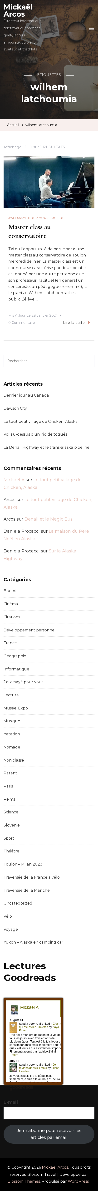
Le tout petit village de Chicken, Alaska (41, 421)
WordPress (78, 1181)
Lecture (11, 695)
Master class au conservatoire (29, 231)
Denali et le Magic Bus (48, 519)
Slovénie (12, 825)
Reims (9, 799)
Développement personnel (30, 630)
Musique (59, 218)
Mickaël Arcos (18, 11)
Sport (9, 838)
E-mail (11, 1102)
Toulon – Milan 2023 (23, 864)
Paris (8, 786)
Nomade (12, 747)
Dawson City (15, 408)
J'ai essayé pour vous (28, 218)
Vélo (8, 916)
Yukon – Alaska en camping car (33, 942)
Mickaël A (14, 479)
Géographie (15, 656)
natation (12, 734)
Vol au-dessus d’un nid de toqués (35, 434)
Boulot (10, 591)
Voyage (11, 929)
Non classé (14, 760)
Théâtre (11, 851)
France (10, 643)
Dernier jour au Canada (26, 395)
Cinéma (11, 604)
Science (11, 812)
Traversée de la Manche (27, 890)
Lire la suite (74, 322)
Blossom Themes (24, 1181)
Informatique (16, 669)
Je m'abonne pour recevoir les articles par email (49, 1134)
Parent (10, 773)
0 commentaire (21, 323)
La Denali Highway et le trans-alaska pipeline (46, 447)
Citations (12, 617)
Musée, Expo (16, 708)
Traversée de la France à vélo (32, 877)
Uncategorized (18, 903)
